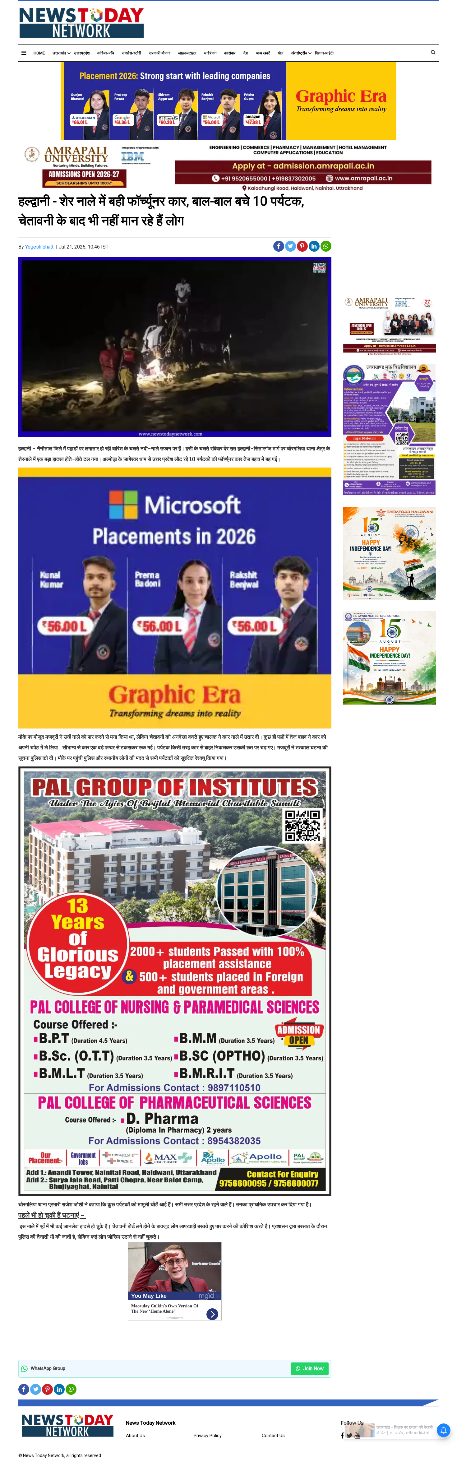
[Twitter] (349, 1436)
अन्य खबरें (263, 53)
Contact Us (273, 1435)
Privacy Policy (208, 1435)
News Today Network (150, 1423)
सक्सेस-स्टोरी (131, 53)
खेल (281, 53)
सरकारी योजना (159, 53)
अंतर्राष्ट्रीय (299, 53)
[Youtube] (357, 1436)
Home (39, 53)
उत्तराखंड (59, 53)
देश (245, 53)
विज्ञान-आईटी (324, 53)
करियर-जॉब (105, 53)
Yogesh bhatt (39, 247)
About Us (135, 1435)
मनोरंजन (210, 53)
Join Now (313, 1368)
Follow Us (352, 1423)
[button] (23, 52)
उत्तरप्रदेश (82, 53)
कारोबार (230, 53)
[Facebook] (342, 1436)
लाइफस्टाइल (187, 53)
